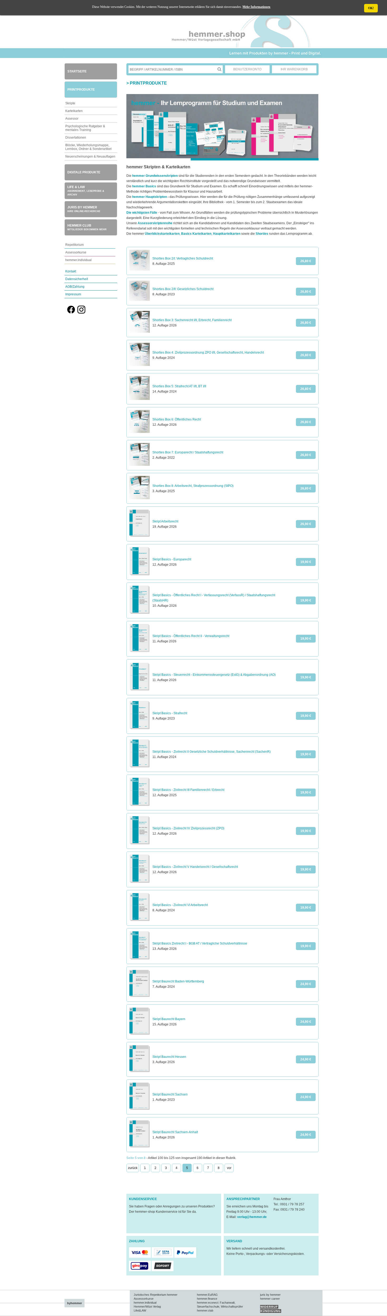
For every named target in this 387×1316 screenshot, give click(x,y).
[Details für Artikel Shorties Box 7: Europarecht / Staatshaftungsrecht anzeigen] (139, 465)
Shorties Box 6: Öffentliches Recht (176, 419)
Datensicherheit (76, 279)
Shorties (262, 234)
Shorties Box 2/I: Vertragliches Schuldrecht (182, 258)
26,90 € (305, 524)
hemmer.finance (207, 1298)
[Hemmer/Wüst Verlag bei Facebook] (71, 312)
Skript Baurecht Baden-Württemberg (178, 981)
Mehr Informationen (256, 7)
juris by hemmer (270, 1294)
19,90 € (305, 562)
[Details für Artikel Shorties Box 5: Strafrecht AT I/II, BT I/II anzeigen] (139, 399)
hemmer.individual (78, 260)
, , (192, 234)
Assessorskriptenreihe (155, 223)
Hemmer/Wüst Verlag (147, 1306)
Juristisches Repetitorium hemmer (155, 1294)
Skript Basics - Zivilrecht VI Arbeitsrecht (180, 905)
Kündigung (270, 1311)
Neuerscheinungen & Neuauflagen (90, 156)
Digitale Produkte (83, 172)
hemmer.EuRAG (207, 1294)
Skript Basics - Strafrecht (169, 713)
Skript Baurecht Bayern (168, 1019)
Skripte (70, 103)
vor (229, 1168)
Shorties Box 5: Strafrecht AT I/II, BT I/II (179, 386)
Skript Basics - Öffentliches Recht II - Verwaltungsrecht (190, 636)
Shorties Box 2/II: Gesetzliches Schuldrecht (183, 289)
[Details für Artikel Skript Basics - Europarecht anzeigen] (139, 574)
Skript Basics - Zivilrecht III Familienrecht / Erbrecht (188, 790)
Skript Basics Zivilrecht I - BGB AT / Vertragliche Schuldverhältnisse (199, 943)
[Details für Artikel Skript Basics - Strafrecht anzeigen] (139, 728)
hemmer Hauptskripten (149, 197)
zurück (132, 1168)
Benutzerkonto (247, 69)
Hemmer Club (87, 227)
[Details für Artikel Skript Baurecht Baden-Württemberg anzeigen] (139, 996)
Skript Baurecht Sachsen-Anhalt (175, 1132)
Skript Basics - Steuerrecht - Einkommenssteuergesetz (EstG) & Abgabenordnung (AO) (214, 675)
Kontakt (70, 271)
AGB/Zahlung (75, 286)
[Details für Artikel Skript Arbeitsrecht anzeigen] (139, 536)
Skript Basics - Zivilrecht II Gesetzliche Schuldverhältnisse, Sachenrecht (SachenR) (211, 752)
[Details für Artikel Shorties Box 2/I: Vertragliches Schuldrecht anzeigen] (139, 269)
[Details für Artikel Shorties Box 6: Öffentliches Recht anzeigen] (139, 432)
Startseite (77, 71)
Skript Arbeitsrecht (165, 521)
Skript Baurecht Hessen (169, 1057)
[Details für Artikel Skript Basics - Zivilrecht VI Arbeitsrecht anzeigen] (139, 920)
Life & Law (85, 190)
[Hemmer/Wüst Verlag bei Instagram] (81, 312)
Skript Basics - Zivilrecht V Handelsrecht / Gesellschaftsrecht (195, 867)
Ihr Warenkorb (294, 69)
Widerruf (269, 1306)
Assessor (71, 118)
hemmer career (270, 1298)
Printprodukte (81, 89)
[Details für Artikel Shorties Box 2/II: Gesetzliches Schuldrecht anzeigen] (139, 300)
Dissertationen (75, 137)
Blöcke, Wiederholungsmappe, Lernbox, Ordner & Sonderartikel (88, 147)
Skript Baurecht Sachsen (170, 1094)
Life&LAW (140, 1310)
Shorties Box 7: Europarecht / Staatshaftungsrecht (187, 452)
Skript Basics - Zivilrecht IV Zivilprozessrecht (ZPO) (188, 828)
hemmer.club (205, 1310)
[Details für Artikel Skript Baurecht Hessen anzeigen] (139, 1071)
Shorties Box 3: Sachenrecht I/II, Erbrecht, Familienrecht (192, 320)
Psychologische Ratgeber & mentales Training (85, 128)
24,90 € (305, 984)
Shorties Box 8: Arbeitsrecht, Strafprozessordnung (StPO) (193, 486)
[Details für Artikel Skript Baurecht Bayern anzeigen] (139, 1034)
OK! (371, 8)
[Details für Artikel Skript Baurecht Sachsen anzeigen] (139, 1109)
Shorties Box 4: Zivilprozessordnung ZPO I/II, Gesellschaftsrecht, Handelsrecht (208, 352)
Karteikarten (74, 111)
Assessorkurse (75, 252)
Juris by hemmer (83, 209)
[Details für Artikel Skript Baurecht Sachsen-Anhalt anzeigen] (139, 1146)
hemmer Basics (144, 186)
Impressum (73, 294)
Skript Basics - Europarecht (171, 559)
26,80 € (305, 261)
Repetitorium (74, 245)
